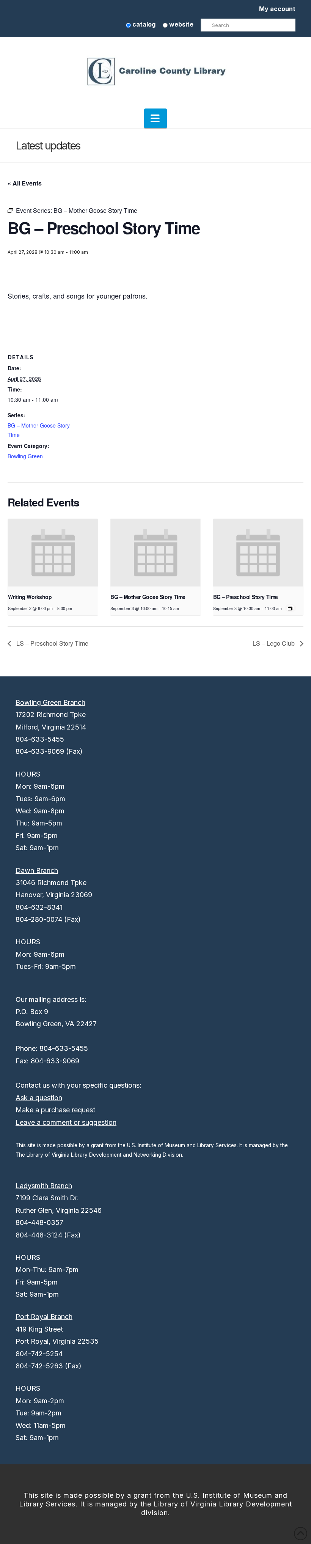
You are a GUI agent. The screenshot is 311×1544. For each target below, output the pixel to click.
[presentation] (53, 552)
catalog (143, 24)
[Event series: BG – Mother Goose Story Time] (290, 608)
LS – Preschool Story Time (51, 643)
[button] (155, 118)
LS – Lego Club (274, 643)
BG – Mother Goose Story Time (147, 597)
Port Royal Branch (44, 1317)
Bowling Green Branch (50, 702)
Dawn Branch (37, 870)
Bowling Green (25, 456)
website (180, 24)
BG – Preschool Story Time (245, 597)
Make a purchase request (55, 1110)
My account (277, 9)
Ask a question (39, 1098)
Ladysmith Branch (44, 1186)
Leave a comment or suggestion (66, 1122)
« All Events (25, 183)
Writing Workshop (30, 597)
